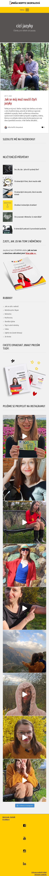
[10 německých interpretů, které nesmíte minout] (8, 193)
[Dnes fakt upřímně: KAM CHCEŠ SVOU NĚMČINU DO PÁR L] (24, 522)
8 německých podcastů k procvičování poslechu (30, 229)
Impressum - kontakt (8, 817)
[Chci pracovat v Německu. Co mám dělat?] (8, 217)
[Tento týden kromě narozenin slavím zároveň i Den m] (24, 651)
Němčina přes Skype (12, 310)
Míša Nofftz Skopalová (15, 127)
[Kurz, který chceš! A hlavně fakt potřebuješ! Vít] (24, 565)
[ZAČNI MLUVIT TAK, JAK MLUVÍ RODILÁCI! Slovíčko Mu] (24, 608)
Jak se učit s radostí (11, 306)
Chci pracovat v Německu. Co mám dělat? (28, 217)
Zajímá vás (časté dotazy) (13, 333)
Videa (7, 329)
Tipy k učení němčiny (12, 325)
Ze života (8, 337)
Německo (8, 314)
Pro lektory (6, 819)
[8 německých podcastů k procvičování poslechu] (8, 229)
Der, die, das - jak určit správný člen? (26, 169)
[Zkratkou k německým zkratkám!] (8, 205)
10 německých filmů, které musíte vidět (27, 181)
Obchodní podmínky (40, 875)
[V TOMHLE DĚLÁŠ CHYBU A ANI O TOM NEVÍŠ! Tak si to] (24, 780)
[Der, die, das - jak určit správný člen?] (8, 169)
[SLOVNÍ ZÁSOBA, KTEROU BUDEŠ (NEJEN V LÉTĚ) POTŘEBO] (24, 694)
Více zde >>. (31, 253)
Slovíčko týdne (10, 321)
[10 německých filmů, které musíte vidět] (8, 181)
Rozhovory (9, 318)
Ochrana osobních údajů (39, 872)
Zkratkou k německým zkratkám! (25, 205)
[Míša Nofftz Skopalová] (24, 3)
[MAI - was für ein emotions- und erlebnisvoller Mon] (24, 479)
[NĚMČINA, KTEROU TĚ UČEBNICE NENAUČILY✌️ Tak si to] (24, 436)
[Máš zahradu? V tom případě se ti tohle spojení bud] (24, 737)
